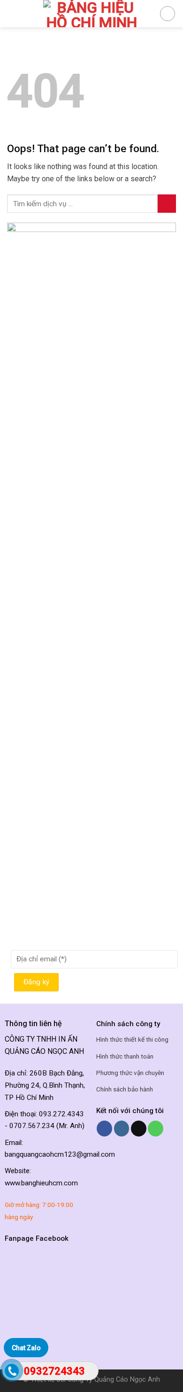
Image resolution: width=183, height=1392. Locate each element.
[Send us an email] (138, 1129)
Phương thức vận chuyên (130, 1072)
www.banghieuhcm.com (41, 1183)
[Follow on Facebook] (104, 1129)
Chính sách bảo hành (124, 1089)
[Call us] (155, 1129)
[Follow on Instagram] (122, 1129)
